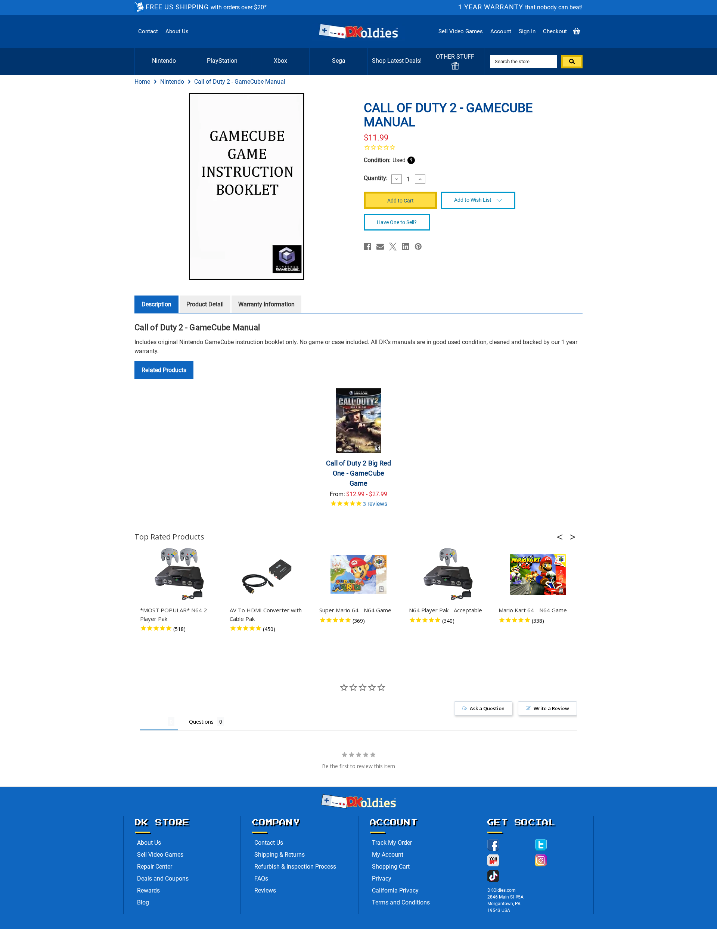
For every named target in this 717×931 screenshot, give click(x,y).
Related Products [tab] (164, 370)
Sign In (527, 31)
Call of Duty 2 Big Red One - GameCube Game (358, 473)
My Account (387, 854)
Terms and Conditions (401, 902)
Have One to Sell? (397, 222)
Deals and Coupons (163, 878)
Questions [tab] (201, 721)
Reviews (265, 890)
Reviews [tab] (154, 721)
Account (500, 31)
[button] (562, 536)
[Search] (572, 61)
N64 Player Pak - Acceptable (445, 610)
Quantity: (376, 178)
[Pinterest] (418, 246)
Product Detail (205, 304)
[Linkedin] (405, 246)
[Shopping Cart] (577, 31)
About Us (177, 31)
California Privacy (395, 890)
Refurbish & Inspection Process (295, 866)
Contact (148, 31)
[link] (470, 147)
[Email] (380, 246)
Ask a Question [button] (487, 708)
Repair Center (154, 866)
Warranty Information (266, 304)
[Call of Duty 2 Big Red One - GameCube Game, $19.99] (358, 420)
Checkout (555, 31)
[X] (393, 246)
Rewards (148, 890)
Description (156, 304)
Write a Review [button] (551, 708)
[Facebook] (367, 246)
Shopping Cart (391, 866)
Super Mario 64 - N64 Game (355, 610)
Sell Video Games (460, 31)
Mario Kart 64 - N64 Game (533, 610)
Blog (143, 902)
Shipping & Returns (279, 854)
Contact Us (268, 842)
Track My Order (392, 842)
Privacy (381, 878)
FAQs (261, 878)
